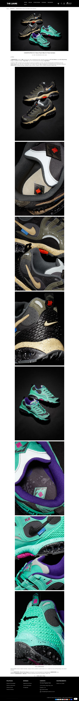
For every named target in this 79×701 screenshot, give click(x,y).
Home (8, 8)
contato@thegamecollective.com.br (48, 691)
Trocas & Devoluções (27, 685)
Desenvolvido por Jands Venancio (12, 698)
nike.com (24, 673)
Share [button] (13, 56)
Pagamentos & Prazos (27, 683)
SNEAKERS (12, 8)
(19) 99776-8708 (44, 689)
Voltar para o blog (40, 675)
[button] (25, 2)
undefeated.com (18, 673)
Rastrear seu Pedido (60, 683)
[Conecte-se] (64, 3)
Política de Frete (10, 687)
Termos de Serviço (10, 689)
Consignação (25, 687)
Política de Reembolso (11, 685)
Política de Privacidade (11, 683)
